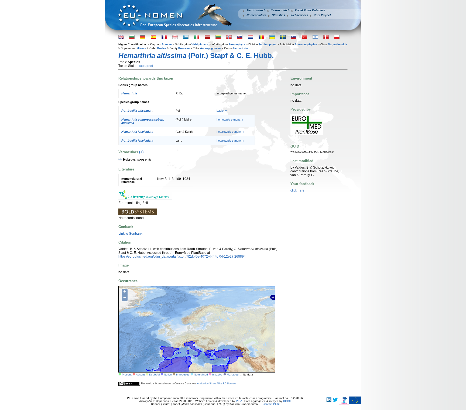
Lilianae (141, 48)
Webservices (299, 15)
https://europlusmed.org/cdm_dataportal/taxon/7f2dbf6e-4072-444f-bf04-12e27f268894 (182, 256)
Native (168, 374)
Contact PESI (271, 403)
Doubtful (154, 374)
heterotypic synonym (230, 131)
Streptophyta (236, 44)
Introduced (183, 374)
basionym (223, 110)
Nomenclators (256, 15)
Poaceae (184, 48)
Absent (140, 374)
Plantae (167, 44)
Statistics (278, 15)
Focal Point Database (310, 10)
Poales (161, 48)
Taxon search (256, 10)
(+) (141, 152)
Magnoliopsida (337, 44)
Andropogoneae (210, 48)
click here (297, 190)
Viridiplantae (199, 44)
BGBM (287, 400)
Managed (233, 374)
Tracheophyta (267, 44)
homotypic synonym (230, 119)
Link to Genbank (130, 233)
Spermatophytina (306, 44)
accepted (146, 66)
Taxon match (280, 10)
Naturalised (201, 374)
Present (127, 374)
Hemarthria (240, 48)
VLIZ (239, 400)
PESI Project (322, 15)
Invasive (217, 374)
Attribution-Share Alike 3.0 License (216, 383)
